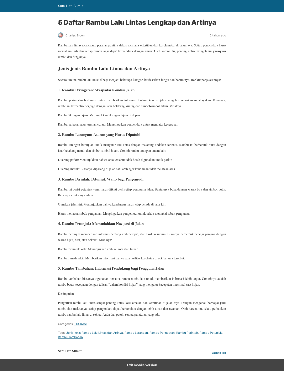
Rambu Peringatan (162, 332)
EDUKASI (80, 324)
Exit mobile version (142, 365)
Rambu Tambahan (70, 337)
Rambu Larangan (136, 332)
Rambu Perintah (187, 332)
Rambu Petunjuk (211, 332)
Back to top (219, 352)
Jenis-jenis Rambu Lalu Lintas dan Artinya (94, 332)
